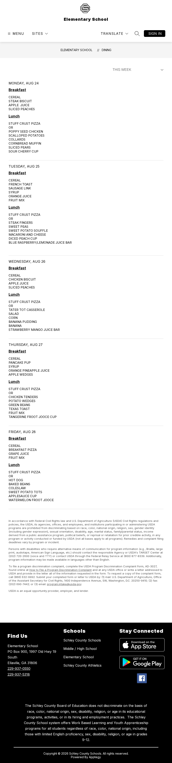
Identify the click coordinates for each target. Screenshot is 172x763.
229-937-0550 (19, 668)
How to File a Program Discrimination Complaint (60, 570)
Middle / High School (80, 649)
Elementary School (76, 50)
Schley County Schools (82, 640)
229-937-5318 (19, 674)
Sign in (155, 33)
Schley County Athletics (82, 665)
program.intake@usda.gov (64, 584)
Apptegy (95, 757)
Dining (106, 50)
